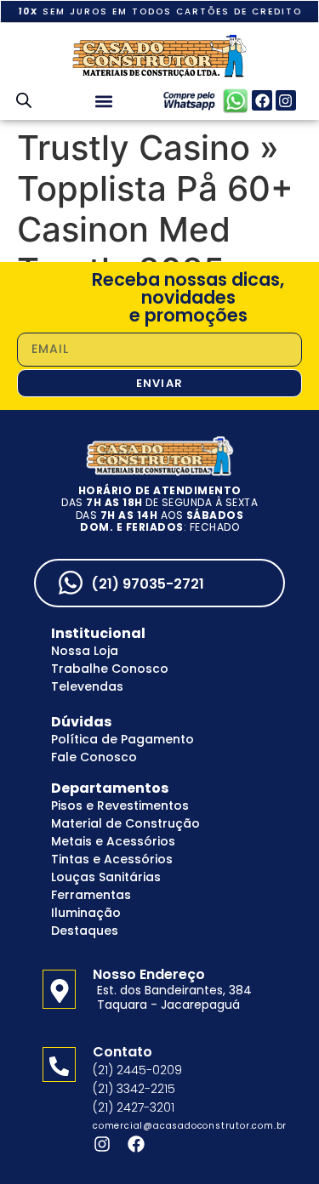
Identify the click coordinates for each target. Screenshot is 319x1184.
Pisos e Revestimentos (120, 805)
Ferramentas (91, 894)
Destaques (84, 930)
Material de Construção (125, 823)
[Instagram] (286, 100)
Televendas (87, 686)
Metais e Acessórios (113, 841)
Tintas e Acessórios (112, 859)
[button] (103, 101)
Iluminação (86, 912)
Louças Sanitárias (106, 876)
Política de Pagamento (122, 739)
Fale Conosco (94, 757)
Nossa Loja (84, 650)
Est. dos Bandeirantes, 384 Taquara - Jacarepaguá (174, 997)
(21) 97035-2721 (147, 584)
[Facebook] (262, 100)
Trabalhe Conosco (109, 668)
